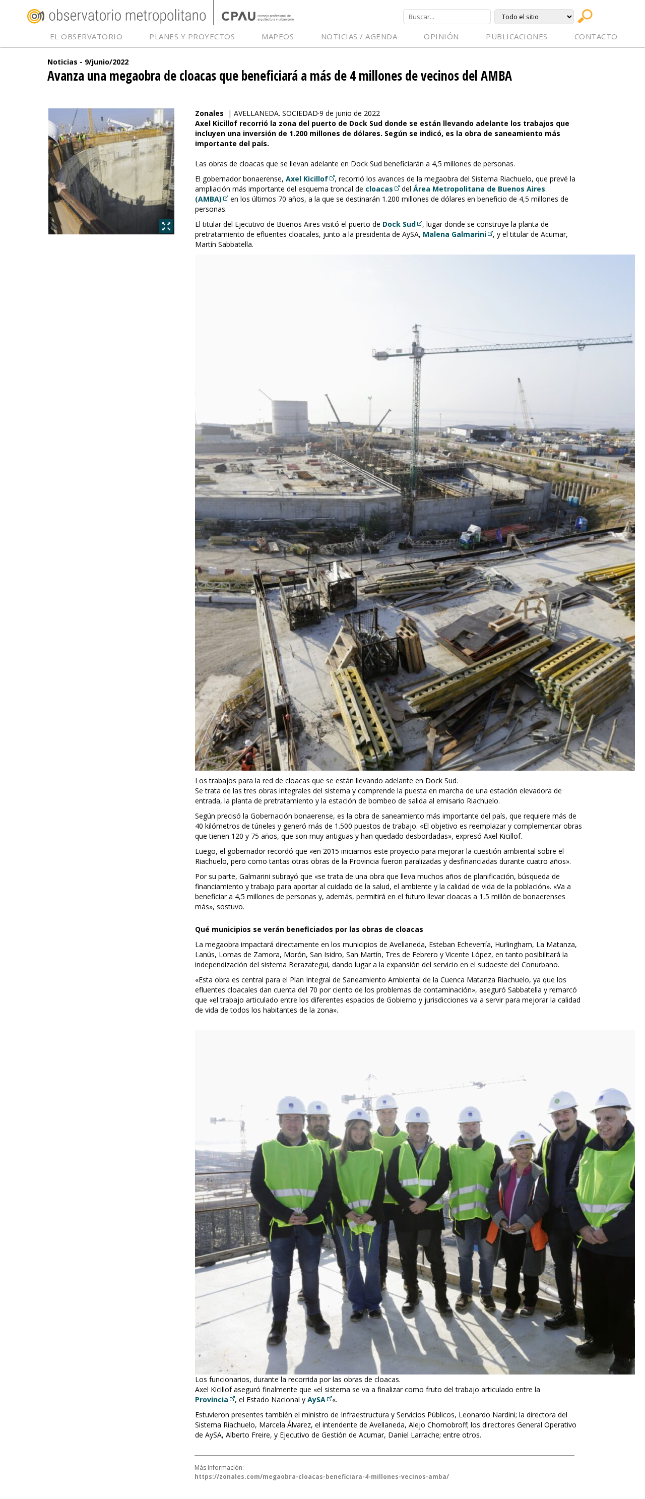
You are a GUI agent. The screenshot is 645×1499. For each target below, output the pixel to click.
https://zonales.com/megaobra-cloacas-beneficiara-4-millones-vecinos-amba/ (322, 1476)
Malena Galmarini (454, 234)
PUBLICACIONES (517, 36)
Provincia (211, 1399)
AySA (316, 1399)
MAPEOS (278, 36)
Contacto (596, 36)
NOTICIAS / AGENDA (359, 36)
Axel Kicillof (307, 178)
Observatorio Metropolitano (116, 16)
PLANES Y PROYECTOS (192, 36)
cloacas (379, 189)
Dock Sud (399, 224)
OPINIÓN (441, 36)
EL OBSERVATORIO (86, 36)
